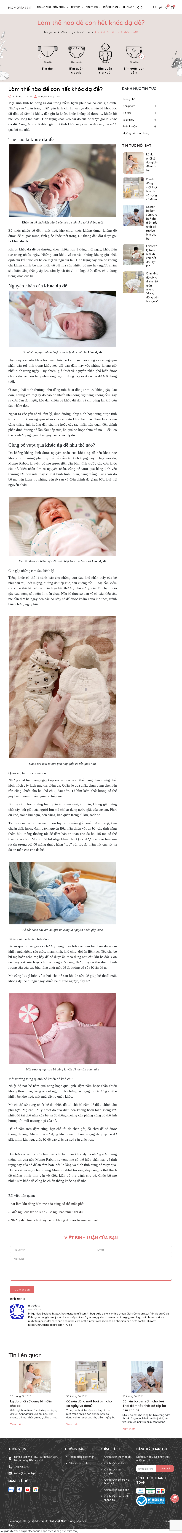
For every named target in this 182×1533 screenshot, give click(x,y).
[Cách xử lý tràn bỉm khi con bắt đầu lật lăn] (133, 254)
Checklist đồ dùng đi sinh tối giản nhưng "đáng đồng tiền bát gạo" (152, 287)
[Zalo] (11, 1489)
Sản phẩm (59, 7)
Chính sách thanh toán (117, 1456)
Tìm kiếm (168, 1521)
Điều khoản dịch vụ (80, 1463)
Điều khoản (111, 7)
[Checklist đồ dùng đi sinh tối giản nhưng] (133, 282)
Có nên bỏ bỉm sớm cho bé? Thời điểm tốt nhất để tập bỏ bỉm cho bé (151, 222)
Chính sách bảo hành (116, 1489)
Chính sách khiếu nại (116, 1463)
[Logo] (19, 7)
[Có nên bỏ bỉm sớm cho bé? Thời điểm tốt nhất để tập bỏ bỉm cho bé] (133, 215)
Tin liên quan (25, 1355)
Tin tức (76, 7)
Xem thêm (16, 1424)
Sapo (11, 1525)
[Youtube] (27, 1489)
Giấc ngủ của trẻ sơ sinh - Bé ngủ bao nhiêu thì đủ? (47, 1212)
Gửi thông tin (22, 1289)
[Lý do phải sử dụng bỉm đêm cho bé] (133, 162)
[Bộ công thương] (155, 1500)
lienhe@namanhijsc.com (28, 1473)
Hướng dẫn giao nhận (81, 1456)
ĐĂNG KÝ (165, 1468)
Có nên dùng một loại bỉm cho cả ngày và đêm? (151, 189)
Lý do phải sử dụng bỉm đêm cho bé (152, 162)
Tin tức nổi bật (136, 145)
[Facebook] (19, 1489)
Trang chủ (44, 7)
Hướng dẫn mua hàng (136, 133)
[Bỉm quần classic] (76, 58)
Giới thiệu (92, 7)
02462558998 (21, 1467)
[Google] (36, 1489)
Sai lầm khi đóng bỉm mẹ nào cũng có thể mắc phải (47, 1204)
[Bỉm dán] (47, 56)
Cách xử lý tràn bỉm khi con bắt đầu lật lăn (151, 256)
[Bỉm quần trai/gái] (105, 58)
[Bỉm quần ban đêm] (134, 58)
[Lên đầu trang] (174, 1511)
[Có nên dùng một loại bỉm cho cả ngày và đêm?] (133, 187)
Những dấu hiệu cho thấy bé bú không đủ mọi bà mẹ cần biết (54, 1220)
